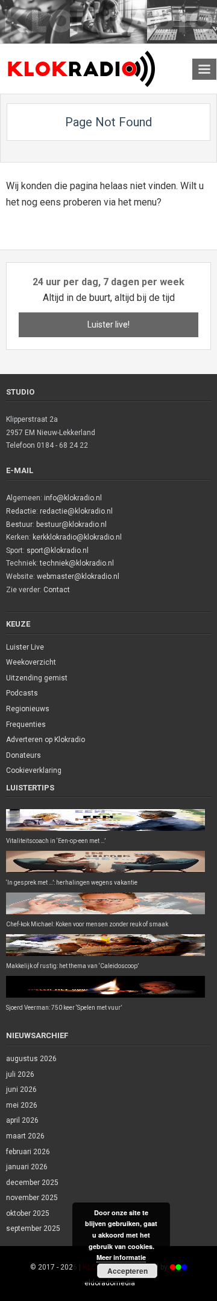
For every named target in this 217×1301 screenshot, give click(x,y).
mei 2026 (21, 1105)
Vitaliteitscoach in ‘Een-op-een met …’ (55, 841)
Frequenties (26, 724)
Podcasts (22, 693)
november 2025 (32, 1197)
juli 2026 (20, 1074)
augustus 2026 (31, 1058)
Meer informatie (121, 1257)
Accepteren (127, 1270)
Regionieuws (27, 709)
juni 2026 (21, 1089)
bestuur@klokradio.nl (71, 524)
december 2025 (32, 1182)
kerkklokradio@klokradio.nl (77, 537)
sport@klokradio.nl (58, 550)
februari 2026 (28, 1152)
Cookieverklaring (33, 770)
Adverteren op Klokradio (45, 739)
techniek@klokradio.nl (77, 563)
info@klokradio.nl (73, 498)
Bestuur (19, 524)
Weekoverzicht (31, 662)
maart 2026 (25, 1136)
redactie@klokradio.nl (76, 511)
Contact (56, 590)
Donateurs (23, 755)
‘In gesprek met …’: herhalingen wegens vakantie (71, 882)
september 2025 (33, 1228)
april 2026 (22, 1120)
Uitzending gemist (37, 678)
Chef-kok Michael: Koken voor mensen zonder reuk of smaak (87, 924)
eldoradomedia (109, 1283)
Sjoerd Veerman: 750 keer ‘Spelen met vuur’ (64, 1007)
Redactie (21, 511)
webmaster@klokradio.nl (78, 576)
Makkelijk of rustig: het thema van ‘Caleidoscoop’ (72, 966)
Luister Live (25, 647)
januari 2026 (27, 1167)
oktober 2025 (27, 1213)
